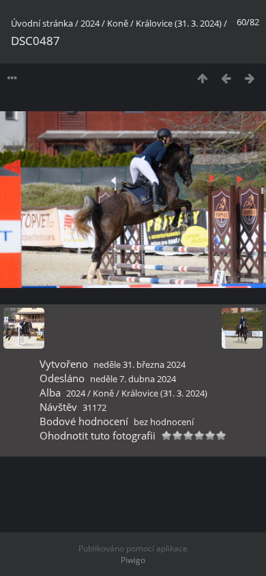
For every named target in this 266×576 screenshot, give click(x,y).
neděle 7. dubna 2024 (133, 379)
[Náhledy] (202, 78)
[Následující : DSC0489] (250, 78)
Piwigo (133, 560)
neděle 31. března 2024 (139, 364)
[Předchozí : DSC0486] (226, 78)
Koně (117, 23)
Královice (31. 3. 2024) (179, 23)
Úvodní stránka (42, 23)
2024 (90, 23)
